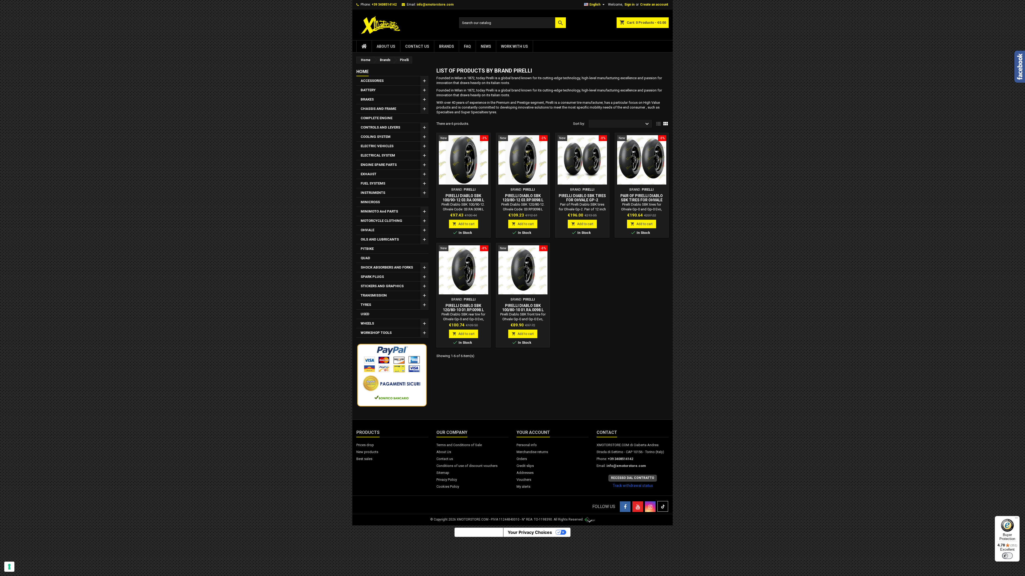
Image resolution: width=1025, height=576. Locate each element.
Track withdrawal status (633, 485)
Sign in (629, 4)
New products (367, 452)
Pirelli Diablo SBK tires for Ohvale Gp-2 (582, 198)
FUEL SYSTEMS (373, 183)
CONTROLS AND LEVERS (380, 127)
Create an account (654, 4)
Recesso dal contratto (632, 478)
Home (362, 71)
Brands (446, 46)
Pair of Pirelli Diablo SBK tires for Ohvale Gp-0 (641, 200)
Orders (522, 459)
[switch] (1007, 556)
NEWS (486, 46)
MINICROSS (370, 202)
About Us (386, 46)
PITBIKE (367, 249)
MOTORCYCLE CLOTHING (381, 221)
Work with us (514, 46)
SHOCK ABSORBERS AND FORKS (387, 267)
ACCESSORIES (372, 81)
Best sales (364, 459)
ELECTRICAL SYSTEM (378, 155)
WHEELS (367, 323)
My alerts (523, 487)
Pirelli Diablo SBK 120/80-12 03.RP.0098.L (522, 198)
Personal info (527, 445)
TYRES (366, 305)
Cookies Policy (447, 487)
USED (365, 314)
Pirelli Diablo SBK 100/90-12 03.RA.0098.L (463, 198)
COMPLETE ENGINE (376, 118)
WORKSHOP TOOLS (376, 333)
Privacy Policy (446, 480)
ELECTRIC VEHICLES (377, 146)
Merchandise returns (532, 452)
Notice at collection (479, 532)
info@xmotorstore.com (435, 4)
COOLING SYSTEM (376, 137)
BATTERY (368, 90)
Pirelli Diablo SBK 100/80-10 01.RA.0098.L (523, 307)
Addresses (525, 473)
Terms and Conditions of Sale (459, 445)
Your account (533, 432)
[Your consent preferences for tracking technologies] (9, 567)
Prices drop (365, 445)
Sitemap (442, 473)
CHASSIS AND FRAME (378, 109)
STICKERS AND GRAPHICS (382, 286)
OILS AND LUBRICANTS (380, 239)
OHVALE (367, 230)
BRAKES (367, 99)
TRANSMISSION (374, 295)
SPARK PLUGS (372, 277)
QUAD (365, 258)
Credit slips (525, 466)
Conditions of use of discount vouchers (467, 466)
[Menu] (1016, 519)
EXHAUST (368, 174)
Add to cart (463, 224)
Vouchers (524, 480)
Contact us (417, 46)
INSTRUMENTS (373, 193)
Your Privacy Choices (530, 532)
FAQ (467, 46)
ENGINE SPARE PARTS (379, 165)
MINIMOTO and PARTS (379, 211)
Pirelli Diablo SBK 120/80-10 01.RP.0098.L (463, 307)
